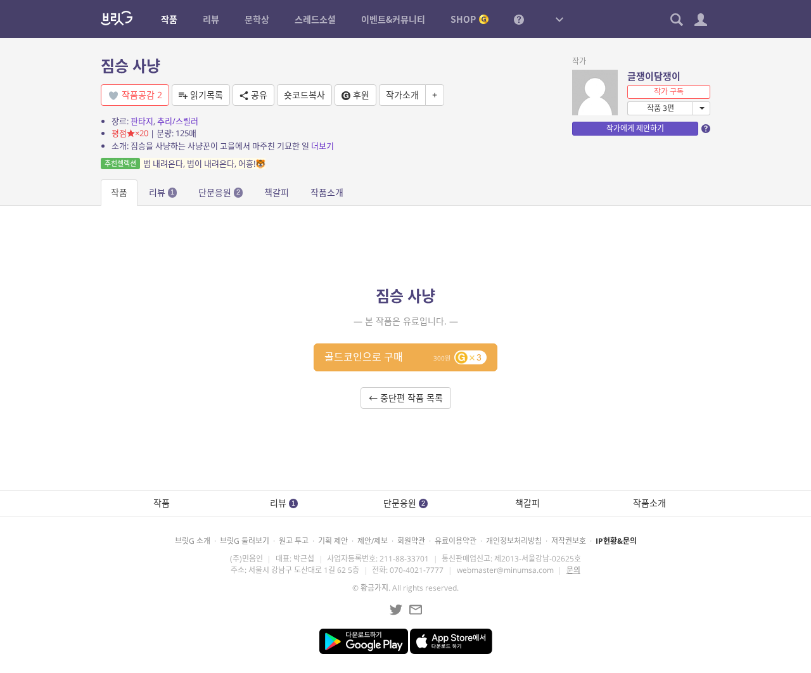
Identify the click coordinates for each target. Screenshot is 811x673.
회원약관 (411, 540)
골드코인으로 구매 (403, 357)
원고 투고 (294, 540)
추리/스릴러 (177, 121)
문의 (573, 570)
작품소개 (326, 192)
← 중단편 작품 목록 (406, 398)
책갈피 (276, 192)
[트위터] (396, 609)
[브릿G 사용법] (519, 19)
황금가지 (374, 587)
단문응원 (219, 192)
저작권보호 (568, 540)
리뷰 (161, 192)
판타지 (142, 121)
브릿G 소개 (192, 540)
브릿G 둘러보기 (244, 540)
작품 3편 (660, 108)
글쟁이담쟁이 (653, 76)
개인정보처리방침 (514, 540)
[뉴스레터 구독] (415, 609)
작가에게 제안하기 (635, 128)
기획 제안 (333, 540)
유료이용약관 (455, 540)
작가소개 (402, 95)
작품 (119, 192)
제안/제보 (372, 540)
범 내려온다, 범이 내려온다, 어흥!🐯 (185, 163)
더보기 (322, 145)
